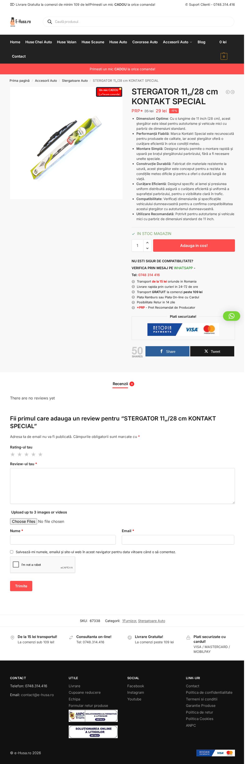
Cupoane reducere (85, 692)
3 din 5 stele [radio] (27, 454)
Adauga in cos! (194, 245)
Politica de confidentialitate (209, 692)
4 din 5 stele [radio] (34, 454)
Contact (192, 686)
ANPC (191, 725)
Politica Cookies (199, 718)
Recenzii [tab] (123, 383)
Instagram (135, 692)
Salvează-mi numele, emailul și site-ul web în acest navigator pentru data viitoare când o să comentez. (96, 552)
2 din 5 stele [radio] (20, 454)
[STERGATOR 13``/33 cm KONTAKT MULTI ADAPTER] (232, 92)
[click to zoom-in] (66, 143)
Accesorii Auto (46, 80)
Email (128, 531)
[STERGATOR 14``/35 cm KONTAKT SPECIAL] (227, 92)
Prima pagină (20, 80)
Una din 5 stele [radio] (13, 454)
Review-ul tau (23, 464)
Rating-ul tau (21, 447)
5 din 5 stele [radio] (41, 454)
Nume (16, 531)
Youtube (134, 699)
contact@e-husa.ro (37, 695)
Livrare (74, 686)
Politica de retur (199, 712)
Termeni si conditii (201, 699)
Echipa (74, 699)
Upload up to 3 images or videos (39, 512)
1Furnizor (129, 621)
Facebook (135, 686)
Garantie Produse (201, 705)
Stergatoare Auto (75, 80)
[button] (227, 49)
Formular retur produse (88, 705)
